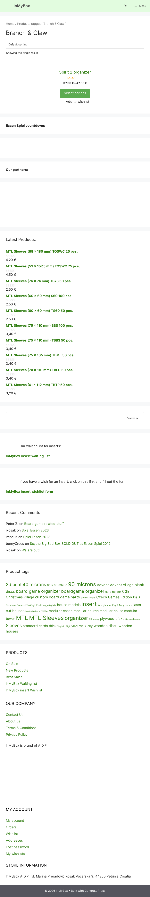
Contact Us (14, 715)
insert (89, 604)
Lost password (17, 847)
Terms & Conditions (21, 728)
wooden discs (106, 626)
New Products (17, 670)
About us (13, 721)
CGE (125, 591)
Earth (39, 605)
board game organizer (38, 591)
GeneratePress (95, 891)
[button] (75, 101)
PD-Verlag (94, 619)
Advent (103, 585)
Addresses (14, 840)
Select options (75, 93)
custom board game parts (57, 597)
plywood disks (112, 618)
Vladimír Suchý (82, 626)
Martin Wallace (32, 611)
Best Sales (14, 677)
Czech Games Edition (114, 597)
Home (10, 24)
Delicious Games (15, 605)
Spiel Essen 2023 (35, 530)
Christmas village (20, 597)
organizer (76, 618)
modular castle (60, 611)
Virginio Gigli (63, 626)
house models (68, 604)
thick (52, 626)
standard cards (35, 626)
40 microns (34, 584)
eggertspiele (49, 605)
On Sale (12, 664)
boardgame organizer (82, 591)
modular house (111, 611)
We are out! (31, 550)
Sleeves (14, 625)
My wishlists (15, 854)
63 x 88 (52, 585)
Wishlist (12, 834)
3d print (14, 584)
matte (44, 611)
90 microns (82, 584)
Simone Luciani (132, 619)
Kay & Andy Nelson (122, 605)
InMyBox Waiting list (21, 684)
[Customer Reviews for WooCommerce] (140, 418)
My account (15, 820)
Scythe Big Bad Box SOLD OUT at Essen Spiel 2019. (71, 544)
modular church (86, 611)
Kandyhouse (104, 605)
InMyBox (21, 6)
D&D (136, 597)
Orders (11, 827)
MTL (22, 617)
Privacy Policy (16, 734)
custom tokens (88, 597)
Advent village (122, 585)
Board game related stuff (44, 524)
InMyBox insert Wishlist (24, 690)
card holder (113, 592)
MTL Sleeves (46, 617)
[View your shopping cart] (125, 6)
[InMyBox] (7, 6)
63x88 (62, 585)
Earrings (30, 605)
